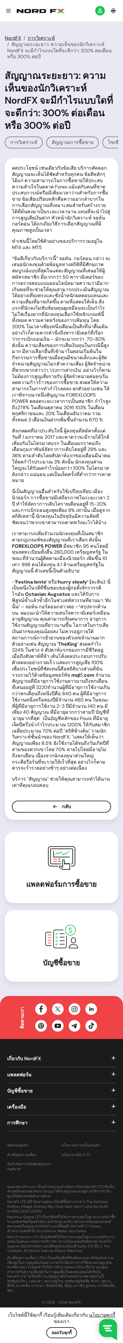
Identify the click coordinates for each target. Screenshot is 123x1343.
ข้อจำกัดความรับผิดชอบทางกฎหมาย (29, 1166)
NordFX (13, 38)
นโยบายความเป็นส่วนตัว (80, 1145)
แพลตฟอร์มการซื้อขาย (61, 884)
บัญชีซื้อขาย (61, 962)
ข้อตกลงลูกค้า (18, 1145)
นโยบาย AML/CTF (75, 1155)
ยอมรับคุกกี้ (62, 1332)
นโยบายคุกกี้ (102, 1315)
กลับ (66, 806)
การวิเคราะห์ (41, 38)
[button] (8, 10)
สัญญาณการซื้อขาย (72, 142)
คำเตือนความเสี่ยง (21, 1155)
